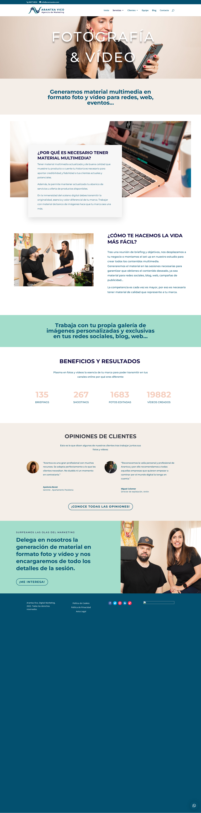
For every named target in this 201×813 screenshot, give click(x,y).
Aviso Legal (81, 611)
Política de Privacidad (81, 607)
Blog (154, 10)
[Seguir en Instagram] (120, 603)
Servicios (117, 10)
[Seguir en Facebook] (110, 603)
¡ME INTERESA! (32, 582)
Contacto (164, 10)
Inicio (106, 10)
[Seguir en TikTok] (130, 603)
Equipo (145, 10)
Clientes (131, 10)
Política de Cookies (81, 603)
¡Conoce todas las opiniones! (100, 506)
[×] (194, 806)
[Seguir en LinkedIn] (125, 603)
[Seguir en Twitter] (115, 603)
